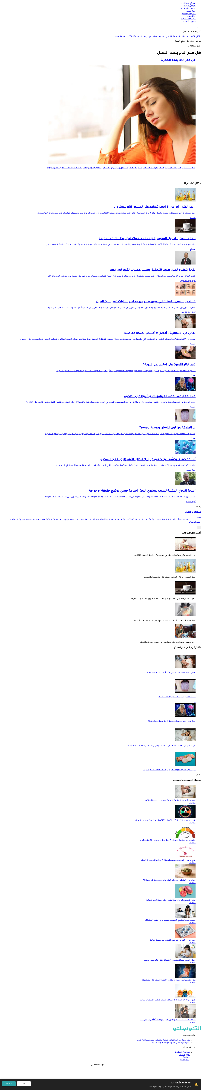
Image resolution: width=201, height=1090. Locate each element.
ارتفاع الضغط (194, 37)
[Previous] (200, 527)
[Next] (198, 527)
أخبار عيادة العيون (188, 281)
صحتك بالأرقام (193, 512)
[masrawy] (189, 1076)
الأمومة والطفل (183, 1043)
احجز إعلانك (184, 1055)
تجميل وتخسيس (154, 1040)
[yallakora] (176, 1076)
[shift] (164, 1076)
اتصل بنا (178, 1052)
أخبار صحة (191, 470)
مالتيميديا (170, 1043)
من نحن (186, 1052)
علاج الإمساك (146, 37)
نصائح (193, 218)
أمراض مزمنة (169, 1040)
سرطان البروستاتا (179, 37)
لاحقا (24, 1084)
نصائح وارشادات (182, 1040)
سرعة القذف (133, 37)
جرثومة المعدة (120, 37)
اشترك (9, 1084)
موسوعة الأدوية (159, 1043)
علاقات (192, 803)
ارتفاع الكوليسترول (162, 37)
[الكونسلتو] (187, 1031)
